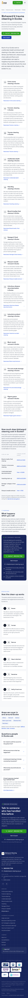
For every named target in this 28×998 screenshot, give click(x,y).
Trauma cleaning (6, 896)
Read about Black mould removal (12, 361)
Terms (8, 993)
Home (3, 10)
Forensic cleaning (6, 894)
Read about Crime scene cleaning (12, 100)
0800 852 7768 (8, 868)
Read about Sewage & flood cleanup (13, 254)
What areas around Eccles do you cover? (12, 768)
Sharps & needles (6, 908)
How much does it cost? (8, 928)
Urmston (12, 728)
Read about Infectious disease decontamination (11, 306)
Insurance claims (6, 930)
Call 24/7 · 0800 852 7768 (12, 33)
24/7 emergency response (8, 923)
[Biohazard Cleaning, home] (4, 2)
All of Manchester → (9, 790)
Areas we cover (9, 10)
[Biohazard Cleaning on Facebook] (3, 884)
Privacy (3, 993)
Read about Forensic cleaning (11, 125)
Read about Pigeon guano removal (12, 415)
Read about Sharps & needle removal (13, 279)
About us (4, 937)
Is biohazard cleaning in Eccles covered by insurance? (13, 760)
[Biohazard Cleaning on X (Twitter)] (6, 884)
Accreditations (5, 940)
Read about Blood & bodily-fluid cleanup (11, 229)
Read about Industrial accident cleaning (11, 334)
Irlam (8, 728)
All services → (5, 911)
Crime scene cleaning (7, 891)
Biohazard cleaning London (9, 920)
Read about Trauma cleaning (11, 151)
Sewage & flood (6, 906)
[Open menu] (24, 2)
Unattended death (6, 899)
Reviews (4, 942)
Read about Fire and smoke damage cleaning (12, 388)
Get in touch (6, 37)
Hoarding (4, 903)
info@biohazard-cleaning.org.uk (15, 564)
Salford (23, 726)
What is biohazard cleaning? (9, 925)
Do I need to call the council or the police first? (12, 743)
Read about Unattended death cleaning (11, 178)
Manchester (18, 10)
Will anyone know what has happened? (12, 751)
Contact (4, 945)
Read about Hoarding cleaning (11, 204)
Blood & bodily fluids (7, 901)
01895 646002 (6, 880)
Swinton (4, 728)
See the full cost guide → (13, 499)
